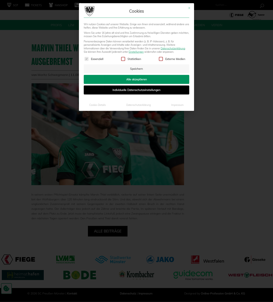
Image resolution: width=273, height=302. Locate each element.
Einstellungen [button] (136, 51)
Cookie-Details (97, 104)
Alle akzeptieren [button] (136, 79)
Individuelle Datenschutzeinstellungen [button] (136, 90)
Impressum (177, 104)
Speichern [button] (136, 69)
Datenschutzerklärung (173, 48)
